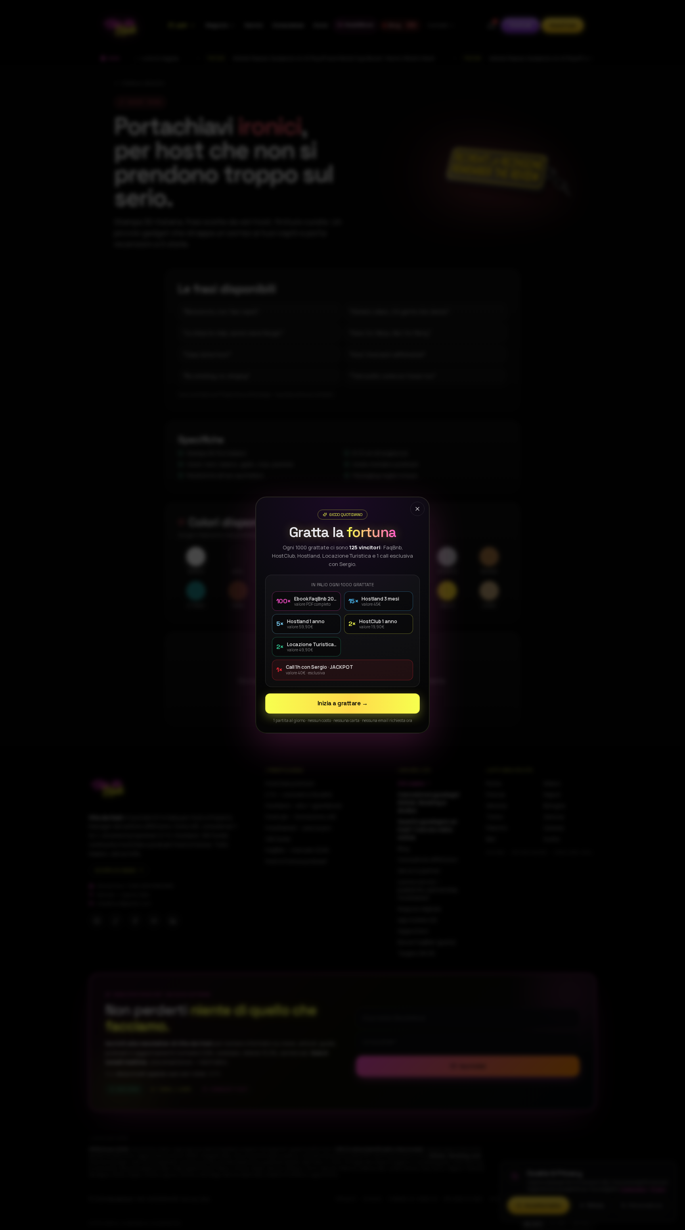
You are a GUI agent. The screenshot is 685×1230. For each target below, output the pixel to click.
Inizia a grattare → (342, 703)
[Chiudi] (417, 509)
